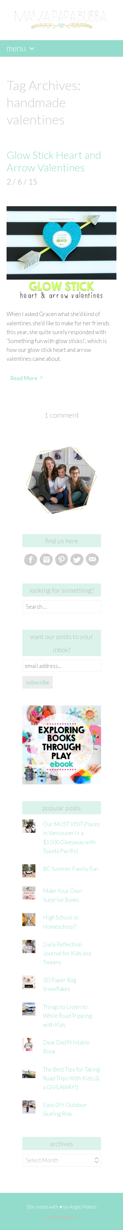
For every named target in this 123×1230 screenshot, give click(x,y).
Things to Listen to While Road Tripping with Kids (67, 1015)
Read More (23, 378)
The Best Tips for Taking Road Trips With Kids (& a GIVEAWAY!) (71, 1078)
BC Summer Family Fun (70, 868)
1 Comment (61, 414)
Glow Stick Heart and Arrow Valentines (54, 161)
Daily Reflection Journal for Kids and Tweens (67, 953)
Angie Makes (83, 1207)
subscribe (37, 682)
